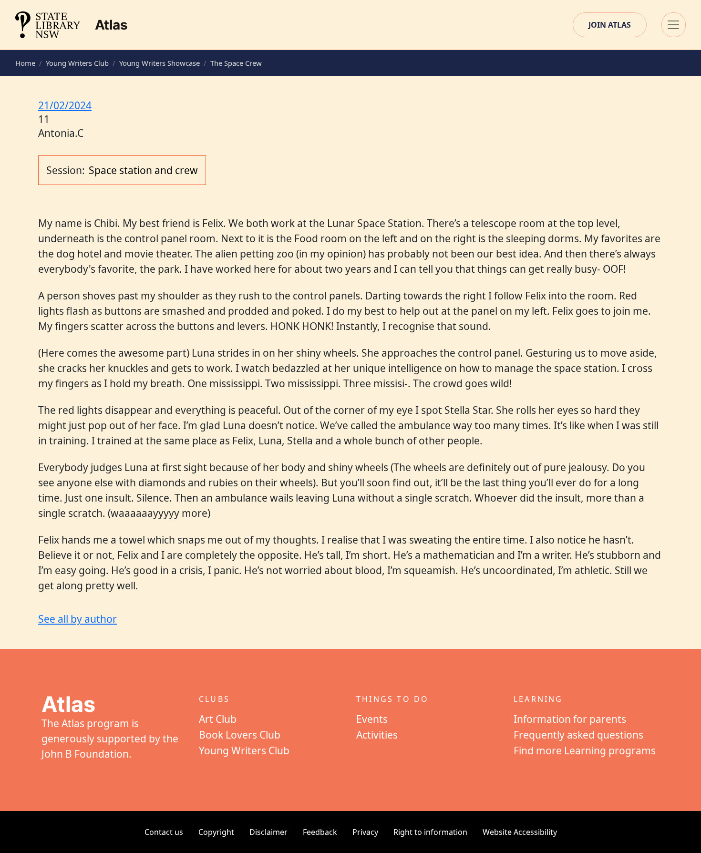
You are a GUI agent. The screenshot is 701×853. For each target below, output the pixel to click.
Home (25, 63)
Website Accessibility (520, 832)
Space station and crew (143, 170)
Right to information (430, 832)
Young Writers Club (77, 63)
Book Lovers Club (239, 734)
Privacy (365, 832)
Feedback (320, 832)
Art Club (218, 719)
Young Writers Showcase (159, 63)
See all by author (77, 619)
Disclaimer (268, 832)
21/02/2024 (65, 105)
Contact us (163, 832)
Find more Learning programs (585, 750)
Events (372, 719)
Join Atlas (609, 25)
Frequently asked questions (578, 734)
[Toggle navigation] (673, 24)
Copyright (216, 832)
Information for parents (570, 719)
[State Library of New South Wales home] (47, 24)
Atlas (111, 25)
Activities (377, 734)
